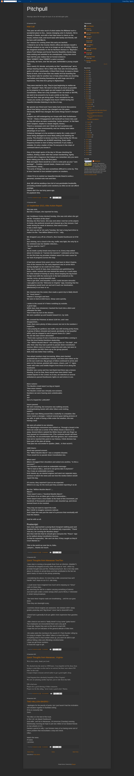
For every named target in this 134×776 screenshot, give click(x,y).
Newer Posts (30, 752)
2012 (87, 139)
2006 (87, 152)
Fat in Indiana (89, 44)
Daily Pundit (89, 40)
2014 (87, 96)
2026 (87, 70)
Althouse (88, 28)
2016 (87, 91)
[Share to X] (57, 198)
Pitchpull (37, 9)
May (88, 128)
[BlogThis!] (55, 198)
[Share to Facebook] (59, 198)
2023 (87, 76)
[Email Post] (50, 197)
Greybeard (97, 161)
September (90, 106)
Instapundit (89, 52)
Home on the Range (91, 48)
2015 (87, 94)
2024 (87, 74)
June (88, 126)
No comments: (45, 693)
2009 (87, 146)
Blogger (74, 764)
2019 (87, 85)
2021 (87, 81)
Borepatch (89, 36)
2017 (87, 89)
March (89, 132)
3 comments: (45, 649)
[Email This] (53, 198)
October (89, 104)
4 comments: (45, 197)
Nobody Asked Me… (91, 60)
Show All (105, 64)
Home (53, 752)
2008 (87, 148)
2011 (87, 141)
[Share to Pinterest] (60, 198)
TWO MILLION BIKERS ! (38, 701)
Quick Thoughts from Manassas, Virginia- (45, 657)
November (90, 102)
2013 (87, 98)
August (89, 122)
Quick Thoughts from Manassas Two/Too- (45, 560)
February (89, 135)
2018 (87, 87)
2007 (87, 150)
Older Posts (75, 752)
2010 (87, 144)
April (88, 130)
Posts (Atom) (37, 754)
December (90, 100)
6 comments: (45, 552)
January (89, 137)
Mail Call (31, 26)
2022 (87, 79)
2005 (87, 154)
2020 (87, 83)
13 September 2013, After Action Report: (44, 206)
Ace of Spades (90, 26)
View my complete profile (90, 174)
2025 (87, 72)
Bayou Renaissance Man (92, 32)
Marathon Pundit (90, 56)
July (88, 124)
